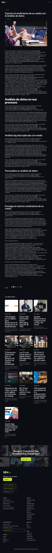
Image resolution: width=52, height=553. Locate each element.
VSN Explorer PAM (30, 503)
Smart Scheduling (6, 505)
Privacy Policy (29, 534)
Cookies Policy (29, 536)
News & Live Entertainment (8, 507)
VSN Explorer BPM (30, 505)
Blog (27, 524)
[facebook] (13, 287)
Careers (4, 538)
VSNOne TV (29, 519)
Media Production (6, 500)
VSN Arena (29, 512)
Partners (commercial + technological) (10, 525)
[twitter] (12, 287)
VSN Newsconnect (30, 508)
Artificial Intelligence (31, 514)
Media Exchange (6, 503)
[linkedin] (15, 287)
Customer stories (6, 524)
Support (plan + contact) (8, 527)
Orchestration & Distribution (8, 508)
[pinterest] (17, 287)
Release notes (6, 540)
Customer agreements (31, 540)
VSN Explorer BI (30, 507)
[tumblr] (21, 287)
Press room (29, 527)
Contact (4, 541)
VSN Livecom (29, 517)
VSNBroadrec (29, 515)
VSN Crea (29, 510)
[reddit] (19, 287)
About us (5, 536)
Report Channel (30, 538)
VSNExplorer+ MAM (31, 500)
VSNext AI (29, 501)
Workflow (12, 501)
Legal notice (29, 533)
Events (28, 525)
